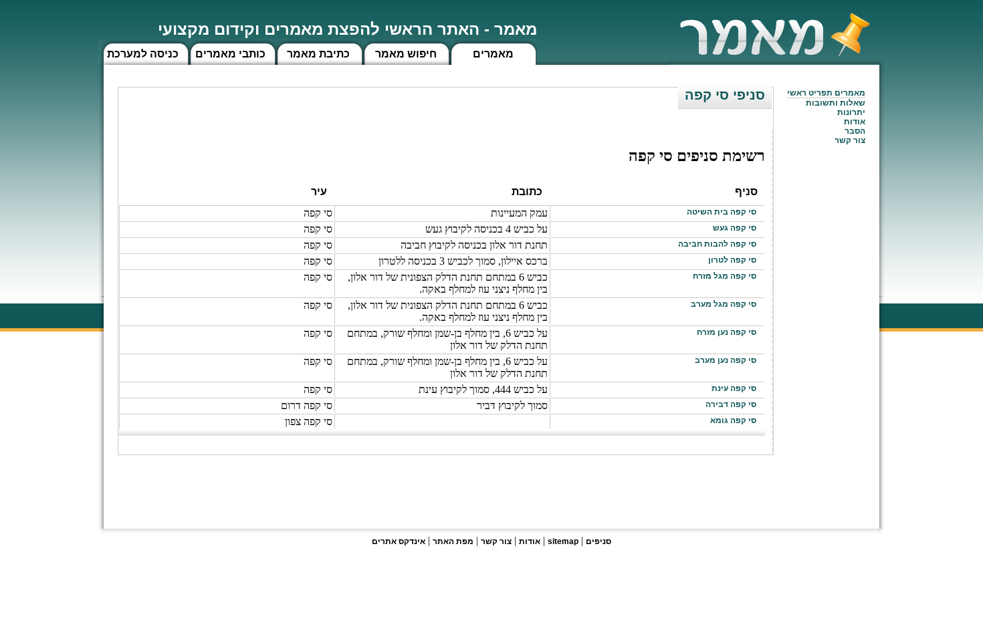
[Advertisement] (530, 485)
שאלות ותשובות (835, 103)
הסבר (855, 131)
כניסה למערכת (143, 53)
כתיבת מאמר (318, 53)
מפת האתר (453, 541)
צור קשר (496, 541)
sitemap (563, 541)
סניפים (598, 541)
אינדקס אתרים (398, 541)
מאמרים (493, 53)
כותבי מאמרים (230, 53)
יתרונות (851, 112)
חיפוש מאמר (406, 53)
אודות (854, 121)
